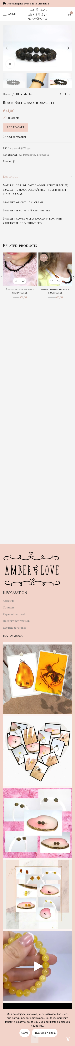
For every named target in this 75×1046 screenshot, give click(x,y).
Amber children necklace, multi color (55, 291)
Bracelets (43, 154)
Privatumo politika (45, 1032)
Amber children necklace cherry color (20, 291)
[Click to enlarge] (10, 64)
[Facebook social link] (13, 161)
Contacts (8, 607)
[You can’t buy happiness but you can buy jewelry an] (37, 751)
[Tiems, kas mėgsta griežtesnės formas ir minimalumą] (37, 894)
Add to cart (15, 127)
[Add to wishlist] (23, 281)
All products (24, 94)
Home (7, 94)
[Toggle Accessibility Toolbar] (68, 1039)
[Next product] (70, 94)
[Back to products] (65, 94)
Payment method (14, 614)
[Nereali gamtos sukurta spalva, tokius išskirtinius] (37, 823)
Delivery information (16, 621)
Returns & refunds (14, 627)
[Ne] (34, 1039)
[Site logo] (37, 14)
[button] (7, 48)
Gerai (24, 1032)
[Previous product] (60, 94)
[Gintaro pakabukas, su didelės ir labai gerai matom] (37, 679)
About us (8, 600)
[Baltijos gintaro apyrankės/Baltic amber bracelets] (37, 966)
